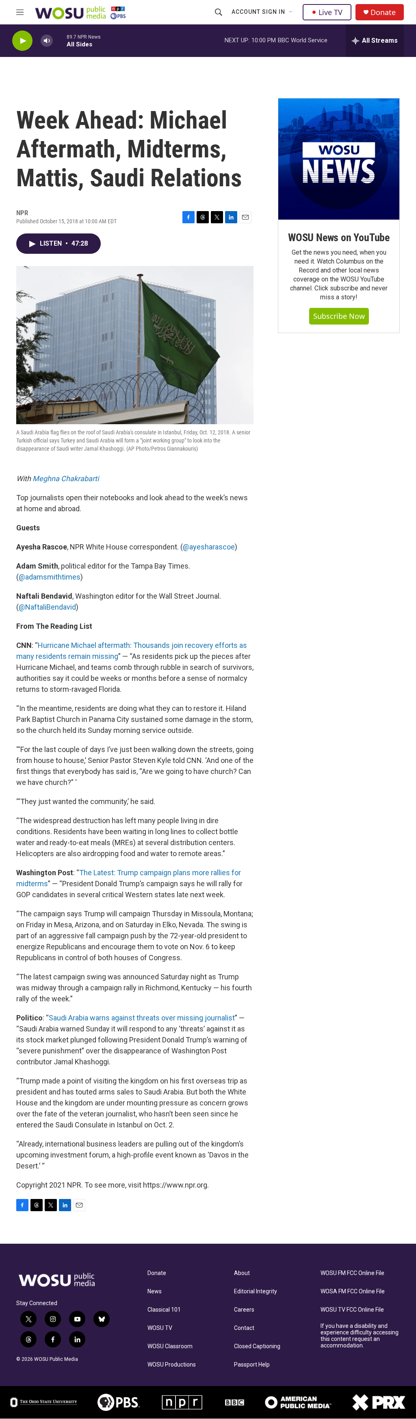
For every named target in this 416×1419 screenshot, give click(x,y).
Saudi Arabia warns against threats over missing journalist (142, 1018)
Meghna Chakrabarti (65, 478)
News (154, 1291)
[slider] (59, 40)
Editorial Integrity (255, 1291)
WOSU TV (159, 1328)
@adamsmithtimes (49, 577)
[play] (22, 41)
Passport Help (252, 1365)
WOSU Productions (171, 1365)
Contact (244, 1328)
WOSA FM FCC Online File (353, 1291)
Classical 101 (164, 1310)
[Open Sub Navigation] (291, 12)
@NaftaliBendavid (47, 607)
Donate (383, 12)
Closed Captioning (257, 1346)
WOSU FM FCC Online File (352, 1273)
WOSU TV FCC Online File (352, 1310)
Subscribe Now (339, 316)
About (242, 1273)
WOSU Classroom (170, 1346)
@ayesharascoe (209, 547)
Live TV (330, 12)
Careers (244, 1310)
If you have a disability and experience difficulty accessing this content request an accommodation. (360, 1336)
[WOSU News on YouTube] (338, 159)
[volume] (47, 41)
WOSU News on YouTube (339, 237)
